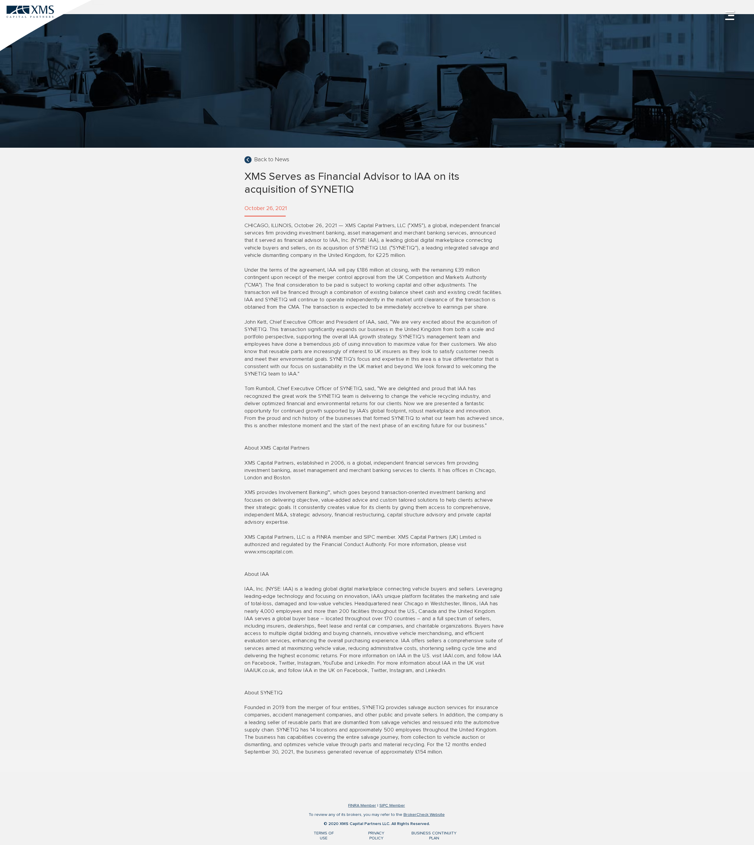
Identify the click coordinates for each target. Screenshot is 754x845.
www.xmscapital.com (268, 552)
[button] (729, 15)
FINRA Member (362, 806)
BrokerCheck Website (424, 815)
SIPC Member (392, 806)
